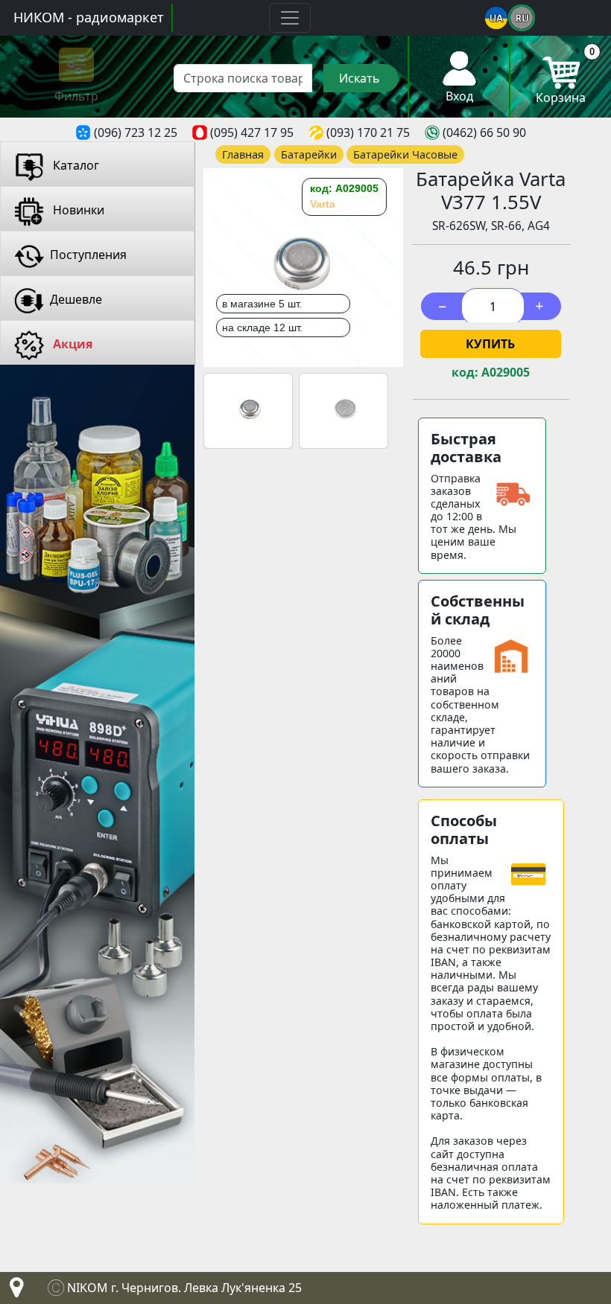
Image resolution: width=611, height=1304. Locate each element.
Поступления (88, 254)
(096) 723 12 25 (135, 132)
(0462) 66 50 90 (484, 132)
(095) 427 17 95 (252, 132)
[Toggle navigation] (290, 18)
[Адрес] (13, 1291)
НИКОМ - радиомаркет (88, 17)
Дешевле (76, 299)
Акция (71, 344)
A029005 (505, 372)
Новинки (77, 210)
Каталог (74, 165)
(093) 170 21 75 (368, 132)
